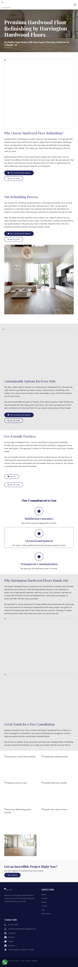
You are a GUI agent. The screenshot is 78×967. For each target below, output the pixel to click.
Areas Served (46, 914)
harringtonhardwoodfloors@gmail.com (22, 929)
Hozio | (29, 961)
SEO (22, 961)
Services (44, 898)
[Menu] (75, 4)
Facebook (11, 937)
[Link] (6, 4)
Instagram (12, 933)
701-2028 (14, 925)
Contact (44, 906)
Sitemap (34, 961)
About (44, 895)
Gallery (44, 902)
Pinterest (11, 945)
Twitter (10, 941)
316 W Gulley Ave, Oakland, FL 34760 (21, 950)
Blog (43, 910)
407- (9, 925)
